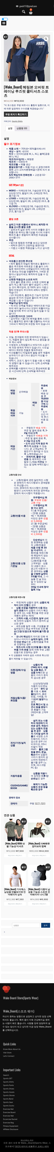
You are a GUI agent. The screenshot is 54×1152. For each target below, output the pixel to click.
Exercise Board (9, 1112)
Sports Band (8, 1099)
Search (6, 1075)
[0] (30, 12)
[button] (46, 39)
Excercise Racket (10, 1119)
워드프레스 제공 (27, 1140)
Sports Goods (8, 1092)
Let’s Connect (8, 1056)
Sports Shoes (8, 1089)
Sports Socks (8, 1106)
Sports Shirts (17, 121)
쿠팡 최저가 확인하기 (16, 114)
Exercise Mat (8, 1116)
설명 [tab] (10, 128)
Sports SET (7, 1078)
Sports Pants (8, 1085)
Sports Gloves (9, 1095)
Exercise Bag (8, 1123)
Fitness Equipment (10, 1126)
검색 (45, 925)
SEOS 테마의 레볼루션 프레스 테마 (32, 1146)
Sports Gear (8, 1102)
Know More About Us (11, 1049)
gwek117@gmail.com (28, 6)
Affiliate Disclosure (10, 1129)
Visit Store (7, 1053)
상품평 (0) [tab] (22, 128)
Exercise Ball (8, 1109)
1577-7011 (40, 803)
